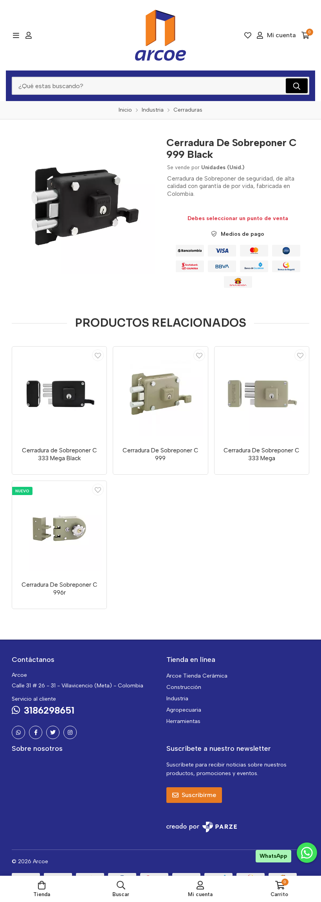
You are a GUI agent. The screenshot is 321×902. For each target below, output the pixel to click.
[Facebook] (35, 732)
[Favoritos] (247, 35)
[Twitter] (53, 732)
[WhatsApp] (18, 732)
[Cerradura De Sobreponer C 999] (160, 394)
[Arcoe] (160, 35)
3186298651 (49, 710)
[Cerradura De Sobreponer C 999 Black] (83, 202)
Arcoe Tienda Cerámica (196, 675)
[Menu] (16, 35)
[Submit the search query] (297, 85)
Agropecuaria (183, 710)
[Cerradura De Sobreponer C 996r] (59, 528)
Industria (177, 698)
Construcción (183, 687)
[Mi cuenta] (28, 35)
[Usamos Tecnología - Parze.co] (201, 827)
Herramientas (183, 721)
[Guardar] (98, 355)
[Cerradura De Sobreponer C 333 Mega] (262, 394)
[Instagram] (70, 732)
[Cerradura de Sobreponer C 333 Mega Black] (59, 394)
